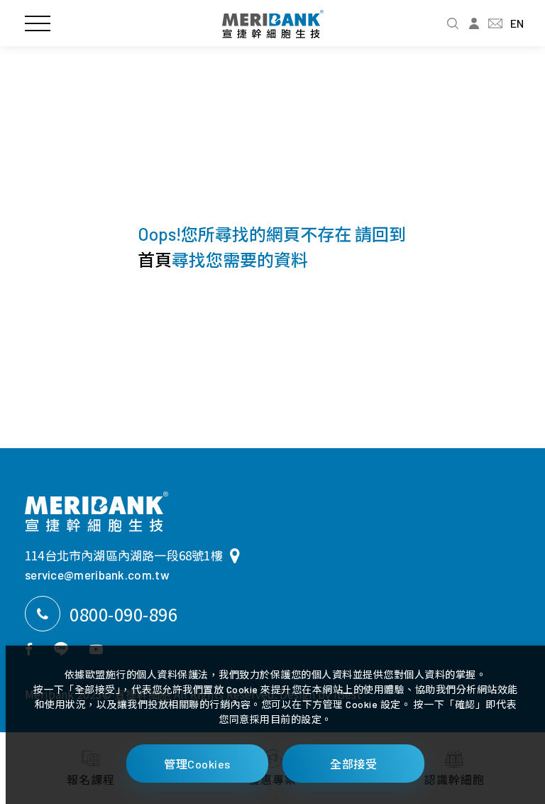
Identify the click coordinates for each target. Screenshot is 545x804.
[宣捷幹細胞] (96, 511)
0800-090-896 (123, 614)
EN (517, 23)
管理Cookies (197, 764)
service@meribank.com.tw (97, 574)
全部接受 (353, 764)
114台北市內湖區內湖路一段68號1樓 (124, 555)
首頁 (155, 259)
